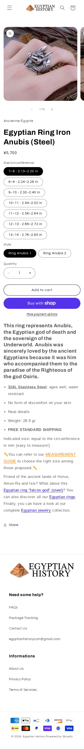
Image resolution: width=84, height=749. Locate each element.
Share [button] (13, 525)
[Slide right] (52, 109)
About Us (16, 668)
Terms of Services (23, 690)
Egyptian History (34, 736)
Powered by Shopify (59, 736)
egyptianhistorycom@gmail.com (34, 639)
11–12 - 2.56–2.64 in (25, 213)
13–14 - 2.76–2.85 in (25, 234)
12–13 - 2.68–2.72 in (25, 224)
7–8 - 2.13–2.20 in (23, 171)
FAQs (13, 607)
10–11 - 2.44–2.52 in (25, 203)
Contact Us (18, 628)
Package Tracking (23, 618)
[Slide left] (32, 109)
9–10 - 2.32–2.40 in (24, 192)
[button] (9, 8)
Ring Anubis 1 (20, 253)
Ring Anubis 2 (54, 253)
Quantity (10, 263)
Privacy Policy (20, 679)
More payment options (42, 314)
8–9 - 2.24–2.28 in (23, 181)
